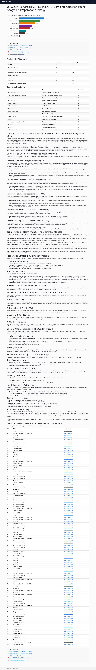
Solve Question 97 (68, 637)
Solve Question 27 (68, 487)
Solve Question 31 (68, 495)
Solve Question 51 (68, 538)
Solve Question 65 (68, 569)
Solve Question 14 (68, 459)
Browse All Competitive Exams (17, 54)
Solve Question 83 (68, 607)
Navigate (85, 1)
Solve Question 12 (68, 454)
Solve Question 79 (68, 599)
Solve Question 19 (68, 469)
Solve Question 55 (68, 547)
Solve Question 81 (68, 603)
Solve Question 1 (68, 431)
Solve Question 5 (68, 439)
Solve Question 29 (68, 491)
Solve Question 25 (68, 482)
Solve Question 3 (68, 435)
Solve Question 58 (68, 553)
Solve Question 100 (68, 644)
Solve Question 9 (68, 448)
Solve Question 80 (68, 601)
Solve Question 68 (68, 575)
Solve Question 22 (68, 476)
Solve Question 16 (68, 463)
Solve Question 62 (68, 562)
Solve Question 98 (68, 640)
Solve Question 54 (68, 545)
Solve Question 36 (68, 506)
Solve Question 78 (68, 597)
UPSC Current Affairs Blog (16, 50)
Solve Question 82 (68, 605)
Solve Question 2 (68, 433)
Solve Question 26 (68, 485)
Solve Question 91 (68, 625)
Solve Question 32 (68, 497)
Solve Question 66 (68, 571)
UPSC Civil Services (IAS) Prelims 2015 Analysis (20, 45)
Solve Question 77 (68, 594)
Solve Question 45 (68, 525)
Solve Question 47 (68, 530)
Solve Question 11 (68, 452)
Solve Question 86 (68, 614)
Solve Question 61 (68, 560)
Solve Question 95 (68, 633)
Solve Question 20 (68, 472)
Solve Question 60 (68, 558)
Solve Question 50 (68, 536)
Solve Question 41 (68, 517)
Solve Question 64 (68, 566)
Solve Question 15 (68, 461)
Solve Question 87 (68, 616)
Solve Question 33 (68, 500)
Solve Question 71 (68, 581)
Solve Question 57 (68, 551)
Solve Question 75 (68, 590)
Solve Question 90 (68, 622)
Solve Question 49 (68, 534)
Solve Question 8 (68, 446)
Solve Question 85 (68, 612)
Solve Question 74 (68, 588)
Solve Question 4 (68, 437)
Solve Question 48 (68, 532)
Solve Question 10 (68, 450)
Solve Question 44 (68, 523)
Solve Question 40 (68, 515)
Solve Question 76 (68, 592)
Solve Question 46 (68, 528)
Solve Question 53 (68, 543)
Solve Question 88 (68, 618)
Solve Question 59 (68, 556)
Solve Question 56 (68, 549)
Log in (92, 1)
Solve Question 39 (68, 513)
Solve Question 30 (68, 493)
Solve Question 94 (68, 631)
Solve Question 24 (68, 480)
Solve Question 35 (68, 504)
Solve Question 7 (68, 444)
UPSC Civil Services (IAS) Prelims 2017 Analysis (20, 47)
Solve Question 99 (68, 642)
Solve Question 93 (68, 629)
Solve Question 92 (68, 627)
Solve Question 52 (68, 541)
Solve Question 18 (68, 467)
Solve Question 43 (68, 521)
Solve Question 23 (68, 478)
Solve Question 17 (68, 465)
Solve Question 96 (68, 635)
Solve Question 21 (68, 474)
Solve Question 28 (68, 489)
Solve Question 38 (68, 510)
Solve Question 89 (68, 620)
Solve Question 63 (68, 564)
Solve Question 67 (68, 573)
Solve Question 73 (68, 586)
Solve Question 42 (68, 519)
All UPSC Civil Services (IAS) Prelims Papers (20, 52)
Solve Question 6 (68, 441)
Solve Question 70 (68, 579)
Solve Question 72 (68, 584)
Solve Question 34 (68, 502)
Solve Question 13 (68, 457)
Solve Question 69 (68, 577)
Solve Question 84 (68, 609)
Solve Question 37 (68, 508)
